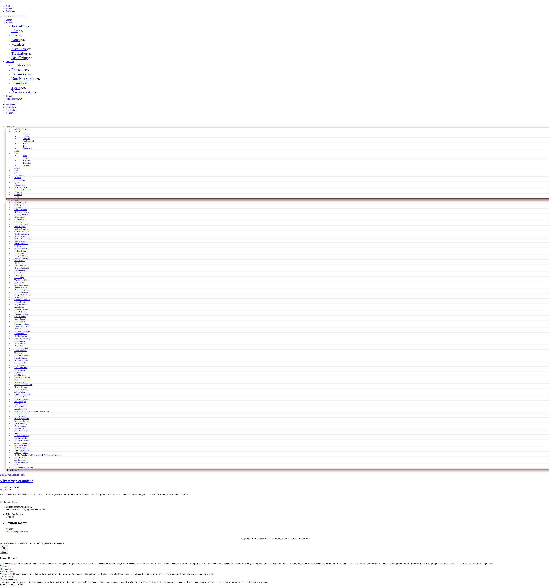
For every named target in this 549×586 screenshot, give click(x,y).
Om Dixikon (11, 110)
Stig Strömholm (20, 438)
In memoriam (19, 180)
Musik (16, 44)
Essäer (9, 20)
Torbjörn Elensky (21, 256)
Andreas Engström (21, 258)
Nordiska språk (22, 79)
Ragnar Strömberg (21, 436)
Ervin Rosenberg (21, 414)
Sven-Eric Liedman (22, 355)
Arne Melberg (20, 382)
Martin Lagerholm (21, 348)
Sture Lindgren (20, 358)
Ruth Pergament (21, 404)
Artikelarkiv (14, 98)
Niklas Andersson (21, 212)
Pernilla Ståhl (20, 428)
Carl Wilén (18, 465)
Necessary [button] (4, 566)
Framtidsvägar (20, 175)
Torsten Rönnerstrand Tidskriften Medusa (31, 411)
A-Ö (21, 470)
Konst (15, 40)
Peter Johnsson (20, 334)
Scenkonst (19, 49)
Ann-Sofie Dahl (20, 241)
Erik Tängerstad (21, 453)
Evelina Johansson (22, 331)
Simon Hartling (20, 302)
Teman (9, 8)
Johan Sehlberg (20, 423)
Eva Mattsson (20, 375)
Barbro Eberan (20, 251)
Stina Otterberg (20, 397)
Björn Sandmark (21, 421)
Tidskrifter (19, 53)
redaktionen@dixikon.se (17, 531)
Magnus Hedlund (21, 304)
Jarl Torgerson (20, 460)
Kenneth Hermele (21, 309)
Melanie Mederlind (22, 380)
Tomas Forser (19, 273)
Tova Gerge (19, 278)
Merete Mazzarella (22, 377)
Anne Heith (19, 307)
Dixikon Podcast (21, 248)
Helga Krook (19, 346)
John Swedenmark (21, 450)
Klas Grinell (19, 282)
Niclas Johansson (21, 329)
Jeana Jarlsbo (19, 321)
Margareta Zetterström (23, 467)
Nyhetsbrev (11, 107)
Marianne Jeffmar (21, 324)
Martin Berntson (21, 224)
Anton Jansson (20, 319)
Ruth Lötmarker (20, 368)
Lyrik (16, 182)
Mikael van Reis (21, 462)
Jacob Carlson (20, 236)
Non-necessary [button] (6, 576)
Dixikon (3, 1)
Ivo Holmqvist (20, 317)
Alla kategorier (20, 129)
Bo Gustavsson (20, 287)
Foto (14, 35)
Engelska (18, 65)
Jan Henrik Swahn (21, 445)
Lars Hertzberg (20, 312)
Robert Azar (19, 217)
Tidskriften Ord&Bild (23, 394)
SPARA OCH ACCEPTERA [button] (13, 584)
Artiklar (9, 6)
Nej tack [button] (60, 543)
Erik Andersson (20, 210)
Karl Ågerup (19, 205)
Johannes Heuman (21, 314)
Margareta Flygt (21, 270)
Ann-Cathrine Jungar (23, 338)
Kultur (9, 22)
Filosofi (17, 173)
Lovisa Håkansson (21, 292)
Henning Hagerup (21, 290)
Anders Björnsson (21, 229)
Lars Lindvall (20, 363)
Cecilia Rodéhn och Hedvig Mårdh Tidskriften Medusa (37, 455)
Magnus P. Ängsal (21, 399)
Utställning (19, 58)
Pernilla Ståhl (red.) (22, 431)
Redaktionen (19, 246)
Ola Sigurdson (20, 426)
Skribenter (10, 11)
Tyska (15, 88)
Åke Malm (18, 372)
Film (14, 31)
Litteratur (10, 61)
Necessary (8, 569)
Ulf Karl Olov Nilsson (23, 385)
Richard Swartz (20, 448)
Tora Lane (18, 353)
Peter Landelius (20, 351)
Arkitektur (19, 26)
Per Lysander (19, 370)
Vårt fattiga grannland (16, 481)
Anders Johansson (21, 326)
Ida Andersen (19, 207)
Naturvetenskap (20, 187)
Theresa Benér (20, 219)
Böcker (17, 131)
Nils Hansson (19, 297)
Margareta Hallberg (22, 295)
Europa (17, 168)
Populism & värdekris (23, 190)
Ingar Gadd (19, 275)
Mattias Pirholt (20, 406)
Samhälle (18, 195)
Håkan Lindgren (21, 360)
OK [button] (54, 543)
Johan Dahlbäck (21, 244)
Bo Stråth (18, 433)
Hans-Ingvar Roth (21, 419)
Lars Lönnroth (20, 365)
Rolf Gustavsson (21, 285)
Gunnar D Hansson (22, 300)
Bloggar (3, 475)
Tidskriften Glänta (22, 280)
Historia (17, 178)
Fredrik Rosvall (20, 416)
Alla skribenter (20, 202)
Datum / (15, 470)
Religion (18, 192)
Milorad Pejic (20, 402)
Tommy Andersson (22, 214)
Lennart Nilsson (21, 389)
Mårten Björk (20, 227)
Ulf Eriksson (19, 261)
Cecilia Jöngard (20, 336)
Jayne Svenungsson (22, 443)
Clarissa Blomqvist (22, 231)
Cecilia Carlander (21, 234)
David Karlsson (20, 343)
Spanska (17, 83)
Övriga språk (21, 92)
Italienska (18, 74)
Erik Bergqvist (20, 222)
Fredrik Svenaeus (21, 440)
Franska (17, 70)
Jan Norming (19, 392)
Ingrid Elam (19, 253)
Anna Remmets (20, 409)
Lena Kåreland (20, 341)
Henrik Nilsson (20, 387)
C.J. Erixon (19, 263)
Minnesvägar (19, 185)
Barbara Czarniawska (23, 239)
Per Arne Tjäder (20, 457)
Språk (16, 197)
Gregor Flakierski (21, 268)
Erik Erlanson (20, 265)
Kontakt (9, 113)
